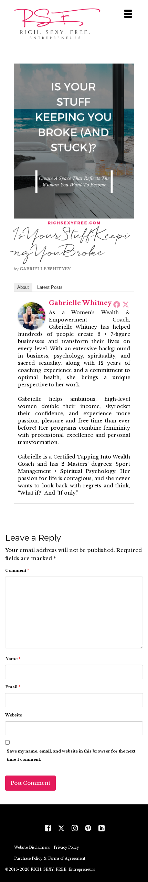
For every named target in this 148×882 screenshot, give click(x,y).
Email (12, 687)
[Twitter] (125, 304)
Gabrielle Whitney (45, 269)
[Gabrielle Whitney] (31, 315)
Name (12, 658)
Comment (17, 570)
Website (13, 715)
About (23, 287)
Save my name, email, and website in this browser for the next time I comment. (71, 755)
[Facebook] (117, 304)
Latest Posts (50, 287)
